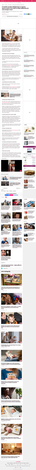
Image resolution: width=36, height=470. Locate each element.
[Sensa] (20, 464)
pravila (10, 43)
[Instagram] (17, 467)
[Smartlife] (25, 464)
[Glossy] (30, 464)
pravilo (8, 144)
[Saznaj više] (34, 124)
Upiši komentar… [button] (6, 268)
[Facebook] (15, 467)
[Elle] (22, 464)
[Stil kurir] (27, 464)
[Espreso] (12, 464)
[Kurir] (9, 464)
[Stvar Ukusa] (15, 464)
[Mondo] (6, 464)
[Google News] (20, 467)
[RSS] (19, 467)
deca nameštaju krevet (13, 86)
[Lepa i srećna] (18, 464)
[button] (21, 14)
